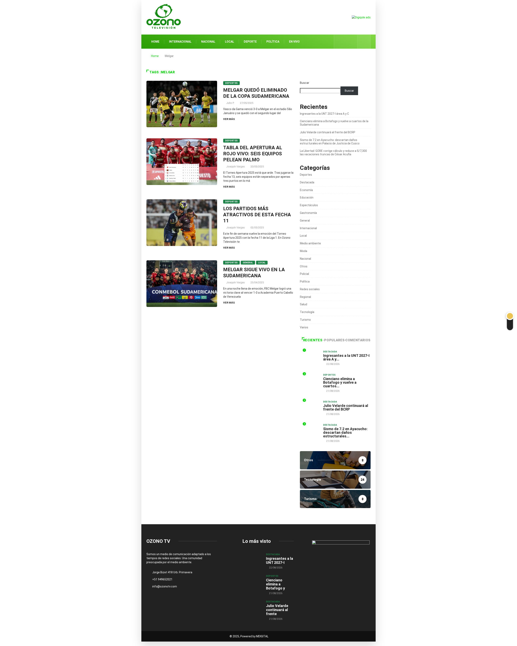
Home (155, 41)
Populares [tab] (334, 340)
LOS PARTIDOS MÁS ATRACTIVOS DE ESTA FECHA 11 (257, 215)
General (248, 262)
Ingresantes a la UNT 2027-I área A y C (324, 113)
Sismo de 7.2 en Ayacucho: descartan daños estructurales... (345, 432)
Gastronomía (308, 212)
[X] (346, 41)
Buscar (304, 82)
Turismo (305, 319)
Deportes (231, 83)
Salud (303, 304)
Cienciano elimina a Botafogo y (275, 584)
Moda (303, 251)
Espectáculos (309, 205)
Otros (303, 266)
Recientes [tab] (313, 340)
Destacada (307, 182)
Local (229, 41)
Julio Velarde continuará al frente (277, 610)
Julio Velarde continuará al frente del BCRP (327, 132)
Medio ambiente (310, 243)
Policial (304, 273)
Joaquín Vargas (235, 166)
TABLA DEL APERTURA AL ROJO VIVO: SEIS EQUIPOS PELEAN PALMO (252, 154)
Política (272, 41)
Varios (304, 327)
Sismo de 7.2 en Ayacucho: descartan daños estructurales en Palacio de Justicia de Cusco (329, 141)
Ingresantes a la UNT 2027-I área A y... (346, 357)
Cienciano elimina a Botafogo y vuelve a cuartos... (339, 382)
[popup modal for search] (364, 42)
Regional (305, 296)
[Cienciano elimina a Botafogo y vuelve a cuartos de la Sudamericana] (252, 581)
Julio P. (230, 102)
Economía (306, 190)
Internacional (180, 41)
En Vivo (294, 41)
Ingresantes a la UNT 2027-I (279, 560)
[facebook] (339, 41)
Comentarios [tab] (358, 340)
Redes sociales (310, 289)
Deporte (250, 41)
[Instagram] (352, 41)
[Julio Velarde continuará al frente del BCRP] (252, 607)
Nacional (208, 41)
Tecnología (307, 312)
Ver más (229, 119)
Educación (306, 197)
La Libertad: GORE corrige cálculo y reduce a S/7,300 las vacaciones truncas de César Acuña (333, 152)
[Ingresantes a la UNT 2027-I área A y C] (252, 560)
